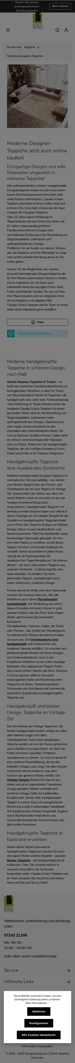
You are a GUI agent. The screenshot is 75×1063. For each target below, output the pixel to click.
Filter (40, 322)
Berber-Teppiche (18, 860)
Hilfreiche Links (19, 982)
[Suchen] (57, 30)
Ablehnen (38, 1011)
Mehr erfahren (60, 6)
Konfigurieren (38, 1023)
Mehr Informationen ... (37, 1003)
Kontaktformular (44, 956)
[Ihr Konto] (66, 30)
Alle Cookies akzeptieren (39, 1034)
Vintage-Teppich (18, 779)
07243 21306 (15, 935)
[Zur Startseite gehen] (37, 20)
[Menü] (8, 30)
